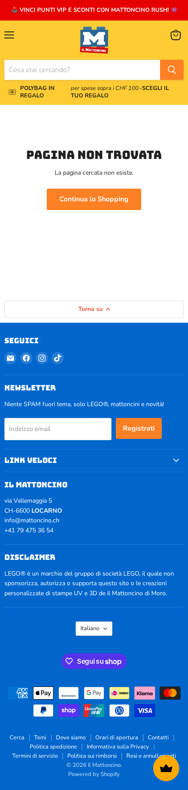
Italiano (89, 628)
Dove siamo (71, 738)
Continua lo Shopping (94, 199)
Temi (40, 738)
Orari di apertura (116, 738)
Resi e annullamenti (151, 756)
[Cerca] (172, 70)
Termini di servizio (35, 756)
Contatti (158, 738)
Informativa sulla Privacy (118, 747)
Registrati (139, 428)
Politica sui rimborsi (92, 756)
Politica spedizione (53, 747)
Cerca (17, 738)
